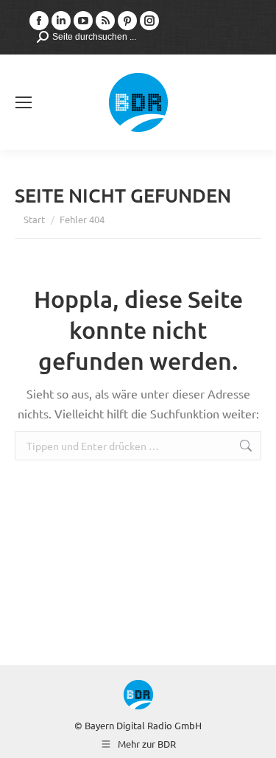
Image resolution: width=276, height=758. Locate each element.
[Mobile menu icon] (23, 102)
